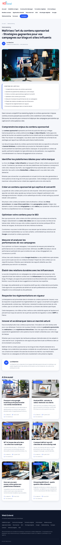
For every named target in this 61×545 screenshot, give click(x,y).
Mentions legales (12, 527)
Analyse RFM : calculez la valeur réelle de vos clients (43, 401)
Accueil (4, 9)
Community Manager (26, 9)
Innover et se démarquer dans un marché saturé (19, 106)
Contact (23, 16)
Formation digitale (40, 9)
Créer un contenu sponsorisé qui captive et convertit (20, 94)
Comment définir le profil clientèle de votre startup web (45, 443)
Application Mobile (18, 12)
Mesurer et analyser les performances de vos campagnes (21, 99)
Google (54, 12)
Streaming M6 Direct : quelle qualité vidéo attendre (44, 483)
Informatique (51, 9)
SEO (36, 12)
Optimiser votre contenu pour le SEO (15, 96)
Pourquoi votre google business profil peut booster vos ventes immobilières (14, 402)
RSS (20, 527)
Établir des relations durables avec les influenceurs (20, 101)
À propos (15, 16)
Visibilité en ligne (13, 9)
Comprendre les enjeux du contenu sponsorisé (19, 89)
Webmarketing (6, 16)
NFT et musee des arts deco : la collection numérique (14, 443)
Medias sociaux (6, 12)
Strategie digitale (45, 12)
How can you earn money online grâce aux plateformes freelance (12, 484)
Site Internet (30, 12)
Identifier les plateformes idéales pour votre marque (20, 91)
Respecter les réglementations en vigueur (17, 104)
